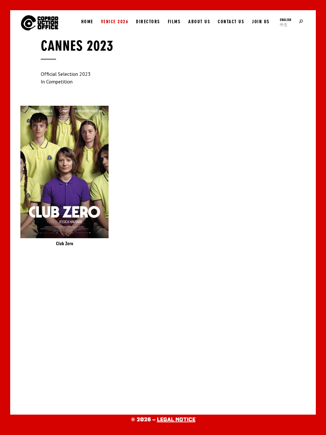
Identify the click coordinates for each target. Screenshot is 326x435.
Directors (148, 22)
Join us (261, 22)
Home (87, 22)
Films (174, 22)
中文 (283, 25)
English (285, 20)
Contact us (231, 22)
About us (199, 22)
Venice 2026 (115, 22)
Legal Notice (176, 420)
